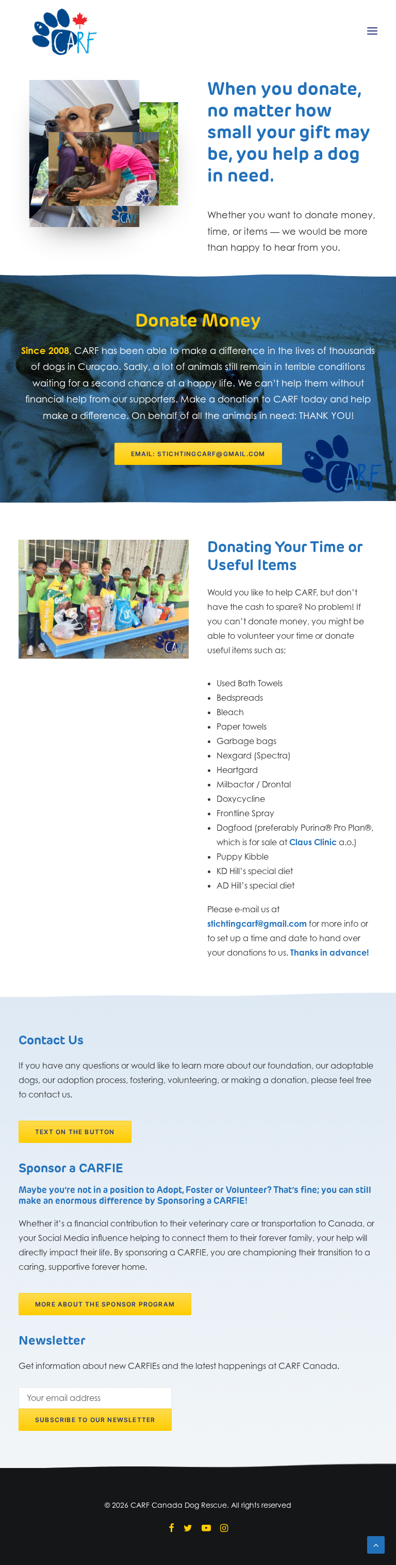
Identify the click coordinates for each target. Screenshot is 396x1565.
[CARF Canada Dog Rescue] (64, 31)
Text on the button (75, 1132)
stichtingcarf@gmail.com (257, 923)
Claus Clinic (313, 842)
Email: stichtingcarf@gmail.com (198, 454)
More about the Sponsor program (105, 1304)
